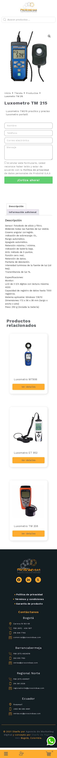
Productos (32, 93)
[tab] (16, 206)
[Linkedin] (28, 580)
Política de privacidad (36, 169)
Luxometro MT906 (25, 379)
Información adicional (23, 212)
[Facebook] (19, 580)
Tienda (18, 93)
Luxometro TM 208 (26, 526)
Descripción (16, 206)
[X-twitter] (38, 580)
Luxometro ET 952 (25, 452)
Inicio (7, 93)
